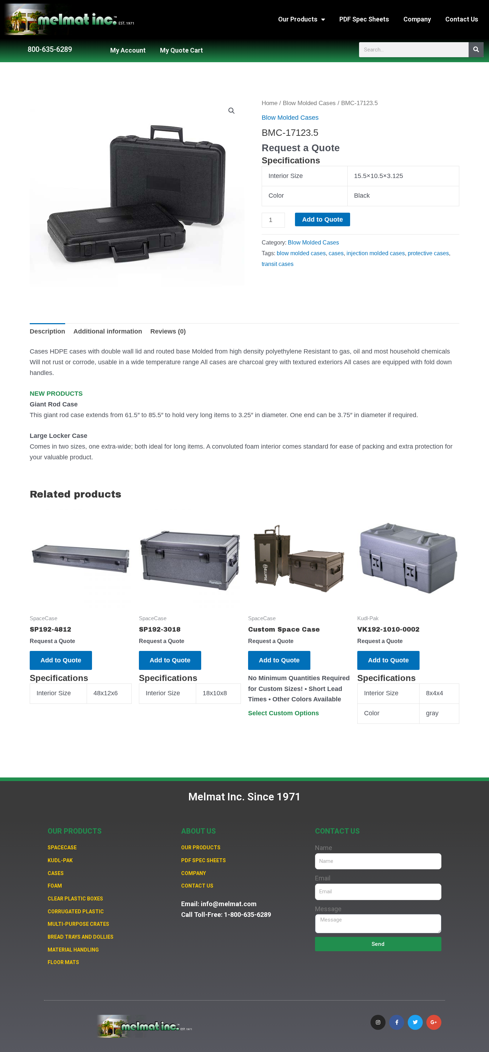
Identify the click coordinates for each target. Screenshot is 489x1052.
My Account (128, 50)
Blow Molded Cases (309, 103)
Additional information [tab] (107, 331)
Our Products (298, 19)
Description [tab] (47, 331)
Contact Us (461, 19)
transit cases (278, 264)
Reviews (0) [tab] (168, 331)
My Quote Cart (181, 50)
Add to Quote (322, 219)
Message (328, 909)
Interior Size (285, 175)
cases (336, 253)
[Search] (476, 49)
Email (322, 878)
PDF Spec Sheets (364, 19)
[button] (231, 110)
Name (323, 847)
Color (276, 195)
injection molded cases (376, 253)
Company (417, 19)
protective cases (428, 253)
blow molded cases (301, 253)
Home (269, 103)
